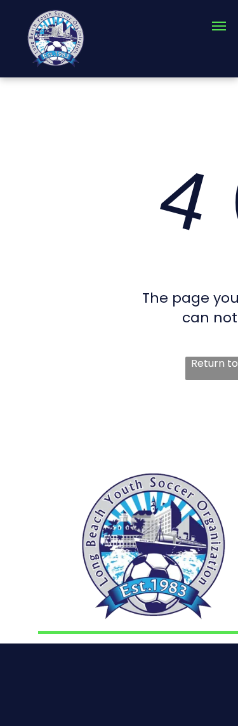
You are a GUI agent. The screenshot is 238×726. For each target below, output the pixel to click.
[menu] (219, 26)
